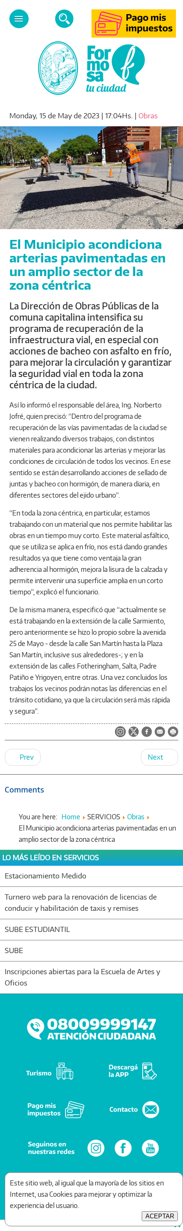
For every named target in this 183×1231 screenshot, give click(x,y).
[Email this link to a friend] (159, 735)
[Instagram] (96, 1156)
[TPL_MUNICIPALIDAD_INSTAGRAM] (120, 732)
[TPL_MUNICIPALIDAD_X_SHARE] (133, 732)
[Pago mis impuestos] (134, 35)
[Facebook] (123, 1156)
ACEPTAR (159, 1216)
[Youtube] (150, 1156)
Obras (148, 115)
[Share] (146, 732)
